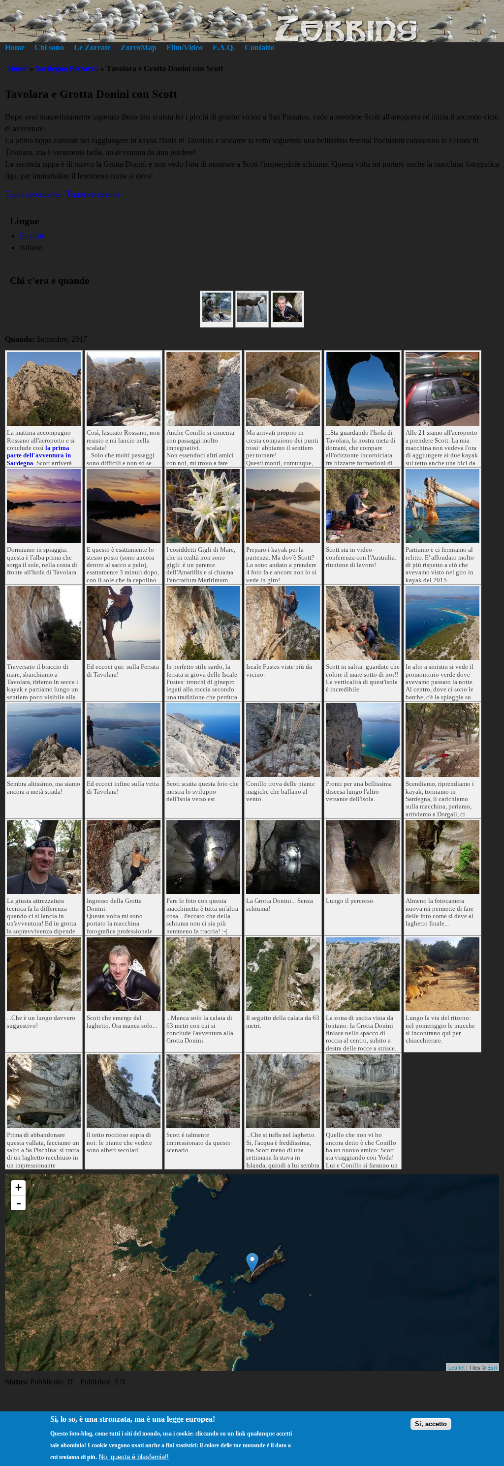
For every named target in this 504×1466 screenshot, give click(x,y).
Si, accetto (431, 1424)
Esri (492, 1367)
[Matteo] (216, 319)
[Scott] (287, 319)
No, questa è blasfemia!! (134, 1457)
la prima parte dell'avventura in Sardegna (39, 456)
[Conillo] (252, 319)
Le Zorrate (92, 47)
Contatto (259, 47)
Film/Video (184, 47)
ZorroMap (139, 47)
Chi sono (49, 47)
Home (15, 47)
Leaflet (456, 1367)
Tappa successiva (93, 194)
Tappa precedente (32, 194)
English (31, 236)
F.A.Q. (224, 47)
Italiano (31, 247)
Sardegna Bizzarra (66, 68)
